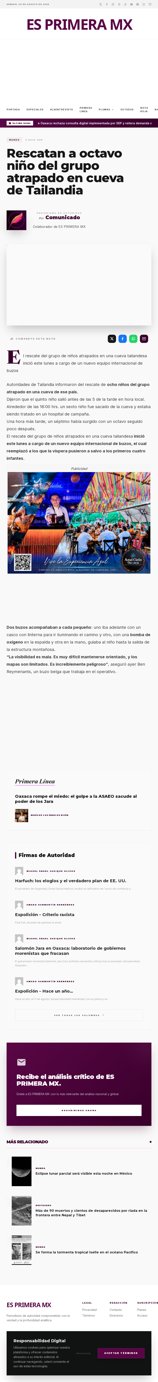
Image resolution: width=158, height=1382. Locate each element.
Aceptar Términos (121, 1353)
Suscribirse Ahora (79, 1110)
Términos (88, 1315)
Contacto (116, 1309)
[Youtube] (131, 4)
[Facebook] (106, 4)
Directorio (116, 1315)
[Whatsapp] (143, 4)
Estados (127, 109)
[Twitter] (100, 4)
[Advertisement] (79, 70)
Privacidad (83, 1353)
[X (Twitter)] (112, 339)
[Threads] (119, 4)
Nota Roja (144, 109)
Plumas (106, 109)
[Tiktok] (125, 4)
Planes (141, 1309)
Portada (13, 109)
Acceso (142, 1315)
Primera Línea (86, 109)
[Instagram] (113, 4)
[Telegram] (137, 4)
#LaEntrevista (61, 109)
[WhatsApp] (133, 339)
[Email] (150, 4)
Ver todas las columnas (79, 1015)
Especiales (35, 109)
